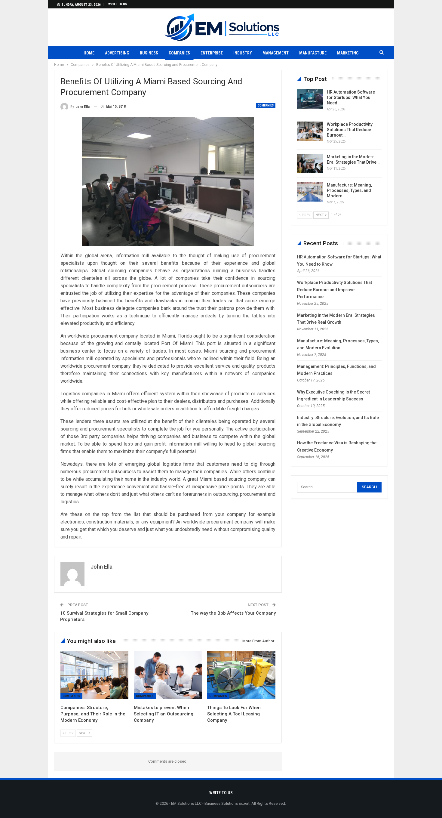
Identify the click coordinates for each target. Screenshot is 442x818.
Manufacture (313, 53)
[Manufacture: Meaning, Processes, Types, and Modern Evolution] (310, 192)
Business (149, 53)
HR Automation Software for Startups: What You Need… (351, 97)
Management (275, 53)
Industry (242, 53)
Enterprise (212, 53)
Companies (179, 53)
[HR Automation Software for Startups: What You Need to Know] (310, 99)
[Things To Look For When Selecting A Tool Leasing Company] (241, 675)
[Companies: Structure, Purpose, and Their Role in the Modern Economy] (94, 675)
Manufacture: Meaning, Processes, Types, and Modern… (349, 190)
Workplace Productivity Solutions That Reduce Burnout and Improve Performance (334, 289)
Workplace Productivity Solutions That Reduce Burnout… (350, 129)
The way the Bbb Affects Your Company (233, 613)
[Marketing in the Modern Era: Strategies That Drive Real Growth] (310, 163)
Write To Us (117, 4)
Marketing (348, 53)
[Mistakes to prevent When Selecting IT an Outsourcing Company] (168, 675)
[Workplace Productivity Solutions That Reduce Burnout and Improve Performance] (310, 131)
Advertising (117, 53)
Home (89, 53)
